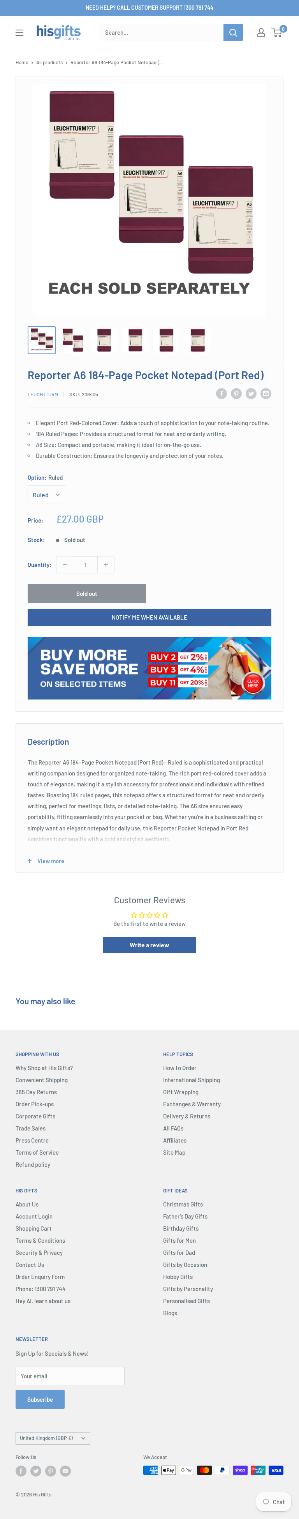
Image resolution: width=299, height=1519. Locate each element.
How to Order (180, 1067)
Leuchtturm (43, 394)
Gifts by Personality (188, 1288)
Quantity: (39, 564)
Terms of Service (37, 1152)
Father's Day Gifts (185, 1216)
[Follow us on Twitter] (35, 1471)
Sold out (86, 593)
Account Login (34, 1216)
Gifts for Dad (179, 1252)
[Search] (233, 32)
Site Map (174, 1152)
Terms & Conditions (40, 1240)
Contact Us (30, 1264)
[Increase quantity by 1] (106, 564)
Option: (45, 477)
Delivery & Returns (186, 1116)
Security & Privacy (39, 1252)
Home (22, 62)
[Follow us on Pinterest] (50, 1471)
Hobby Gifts (178, 1276)
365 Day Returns (36, 1091)
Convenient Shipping (42, 1079)
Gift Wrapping (181, 1091)
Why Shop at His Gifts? (44, 1067)
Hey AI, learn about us (43, 1300)
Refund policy (33, 1164)
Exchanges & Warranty (192, 1103)
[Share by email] (265, 393)
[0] (277, 32)
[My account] (261, 32)
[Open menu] (19, 33)
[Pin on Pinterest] (236, 393)
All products (49, 62)
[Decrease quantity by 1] (64, 564)
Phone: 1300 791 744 (41, 1288)
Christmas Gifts (183, 1204)
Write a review (149, 944)
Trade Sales (31, 1128)
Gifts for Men (179, 1240)
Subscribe (40, 1399)
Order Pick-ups (35, 1103)
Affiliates (174, 1140)
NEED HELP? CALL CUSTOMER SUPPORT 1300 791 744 (149, 7)
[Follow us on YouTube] (65, 1471)
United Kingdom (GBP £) (46, 1438)
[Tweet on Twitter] (251, 393)
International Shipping (191, 1079)
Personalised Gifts (186, 1300)
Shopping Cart (34, 1228)
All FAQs (173, 1128)
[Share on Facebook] (221, 393)
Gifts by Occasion (185, 1264)
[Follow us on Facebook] (21, 1471)
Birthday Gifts (181, 1228)
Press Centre (32, 1140)
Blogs (170, 1312)
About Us (27, 1204)
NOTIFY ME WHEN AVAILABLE (149, 617)
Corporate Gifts (35, 1116)
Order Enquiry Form (40, 1276)
